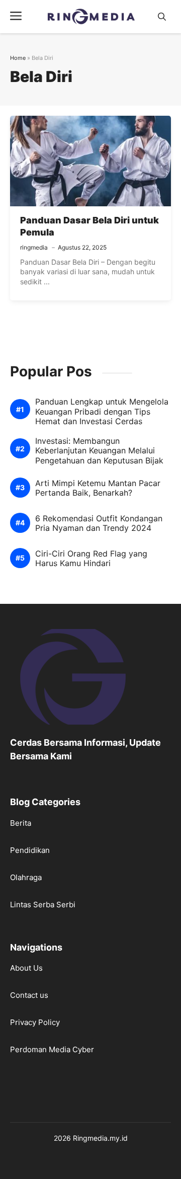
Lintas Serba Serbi (42, 904)
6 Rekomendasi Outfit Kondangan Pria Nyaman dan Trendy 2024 (98, 523)
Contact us (29, 995)
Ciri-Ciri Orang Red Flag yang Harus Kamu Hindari (91, 558)
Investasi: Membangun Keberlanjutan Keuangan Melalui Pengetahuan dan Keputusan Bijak (99, 450)
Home (18, 57)
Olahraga (26, 877)
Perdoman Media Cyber (52, 1049)
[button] (162, 17)
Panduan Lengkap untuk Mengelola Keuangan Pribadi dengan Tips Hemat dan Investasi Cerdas (101, 411)
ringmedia (34, 247)
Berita (20, 823)
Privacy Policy (35, 1022)
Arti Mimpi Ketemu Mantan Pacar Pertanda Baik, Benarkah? (97, 488)
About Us (26, 968)
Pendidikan (30, 850)
